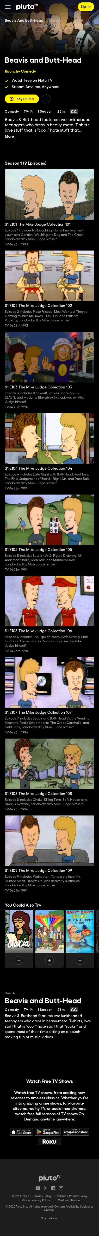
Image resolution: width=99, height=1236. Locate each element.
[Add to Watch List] (46, 99)
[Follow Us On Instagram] (61, 1188)
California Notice (69, 1200)
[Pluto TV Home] (27, 7)
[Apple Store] (21, 1132)
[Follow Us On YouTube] (38, 1188)
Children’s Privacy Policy (71, 1196)
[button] (7, 7)
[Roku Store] (49, 1141)
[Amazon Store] (76, 1132)
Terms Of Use (20, 1196)
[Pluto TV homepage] (50, 1178)
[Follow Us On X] (45, 1188)
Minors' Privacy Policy (36, 1200)
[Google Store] (48, 1132)
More (9, 137)
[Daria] (19, 939)
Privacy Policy (42, 1196)
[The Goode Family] (49, 939)
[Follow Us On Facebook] (53, 1188)
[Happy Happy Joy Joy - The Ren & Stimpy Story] (80, 939)
